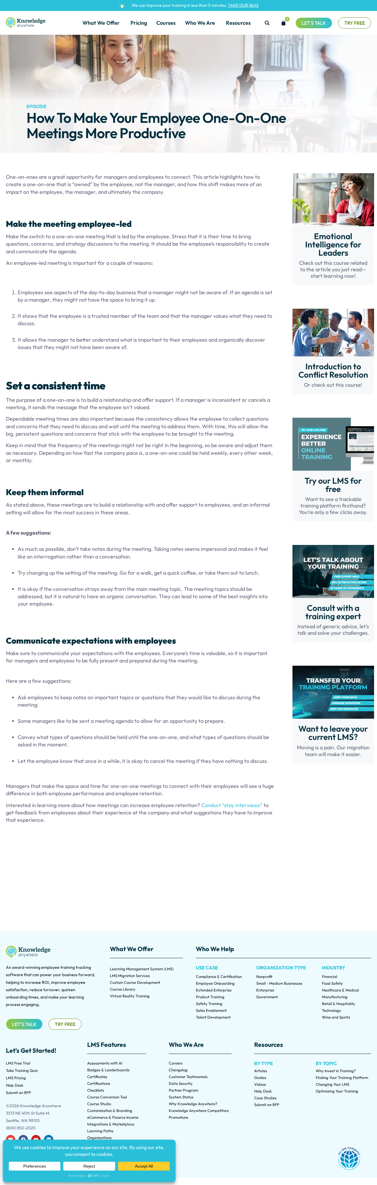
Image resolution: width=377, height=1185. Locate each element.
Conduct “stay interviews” (231, 805)
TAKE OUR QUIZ (243, 5)
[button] (267, 23)
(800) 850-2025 (21, 1128)
